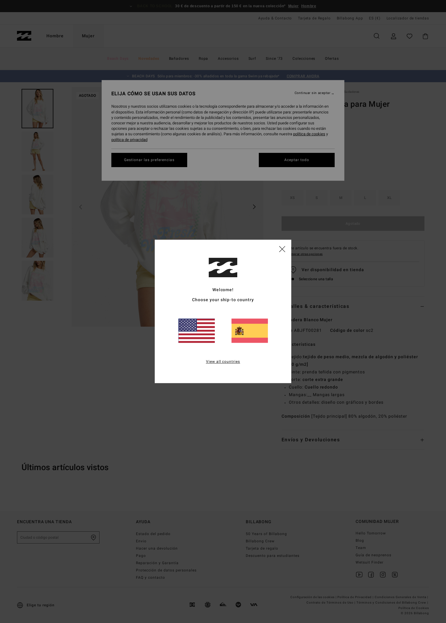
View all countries (223, 362)
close (282, 249)
